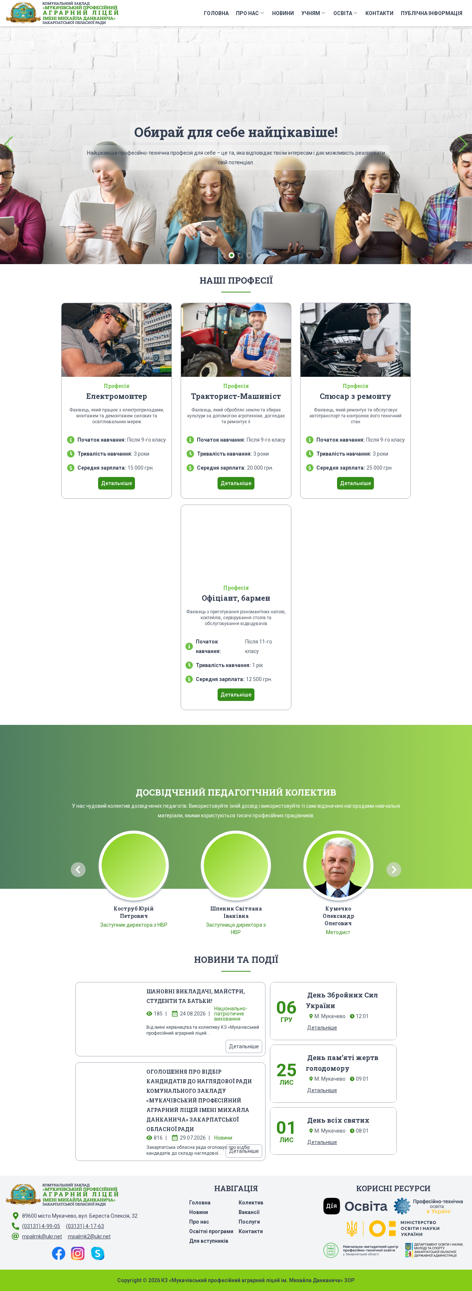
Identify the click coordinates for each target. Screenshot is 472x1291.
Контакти (379, 13)
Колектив (251, 1203)
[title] (109, 1019)
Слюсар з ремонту (355, 396)
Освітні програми (211, 1231)
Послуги (249, 1222)
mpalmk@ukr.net (42, 1236)
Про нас (247, 13)
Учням (310, 13)
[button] (9, 144)
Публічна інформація (431, 13)
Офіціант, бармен (236, 598)
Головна (216, 13)
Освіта (342, 13)
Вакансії (249, 1212)
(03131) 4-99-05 (41, 1226)
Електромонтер (116, 396)
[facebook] (58, 1253)
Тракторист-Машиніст (236, 396)
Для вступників (208, 1241)
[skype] (97, 1253)
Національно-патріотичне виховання (230, 1013)
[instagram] (77, 1253)
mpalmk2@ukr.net (89, 1236)
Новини (283, 13)
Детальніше (236, 187)
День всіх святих (338, 1120)
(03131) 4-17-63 (85, 1226)
